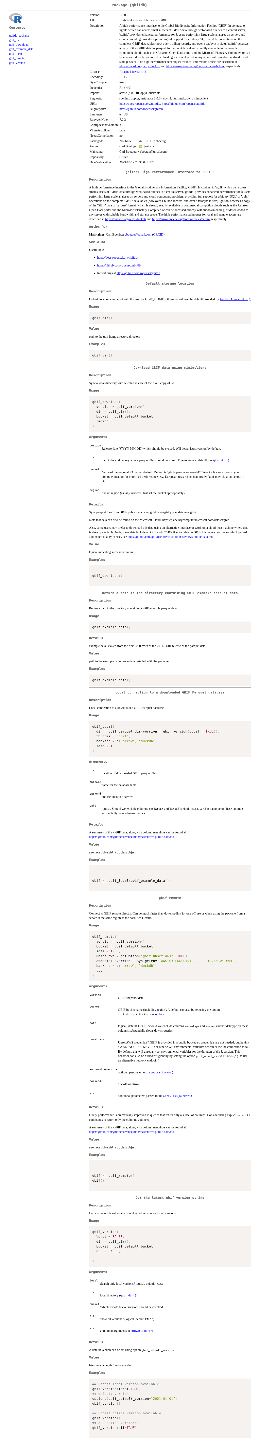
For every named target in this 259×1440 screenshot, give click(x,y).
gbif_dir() (221, 460)
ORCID (158, 234)
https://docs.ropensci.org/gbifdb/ (139, 103)
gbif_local (15, 53)
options (160, 1014)
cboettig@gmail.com (138, 234)
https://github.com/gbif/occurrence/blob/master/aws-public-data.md (170, 536)
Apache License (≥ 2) (133, 71)
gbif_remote (16, 58)
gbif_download (19, 44)
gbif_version (17, 62)
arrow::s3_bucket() (160, 1072)
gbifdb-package (19, 35)
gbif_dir (14, 40)
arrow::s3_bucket (142, 1330)
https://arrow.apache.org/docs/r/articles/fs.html (195, 66)
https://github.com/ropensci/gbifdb (183, 103)
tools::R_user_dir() (235, 299)
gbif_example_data (21, 49)
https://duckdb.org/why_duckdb (139, 66)
